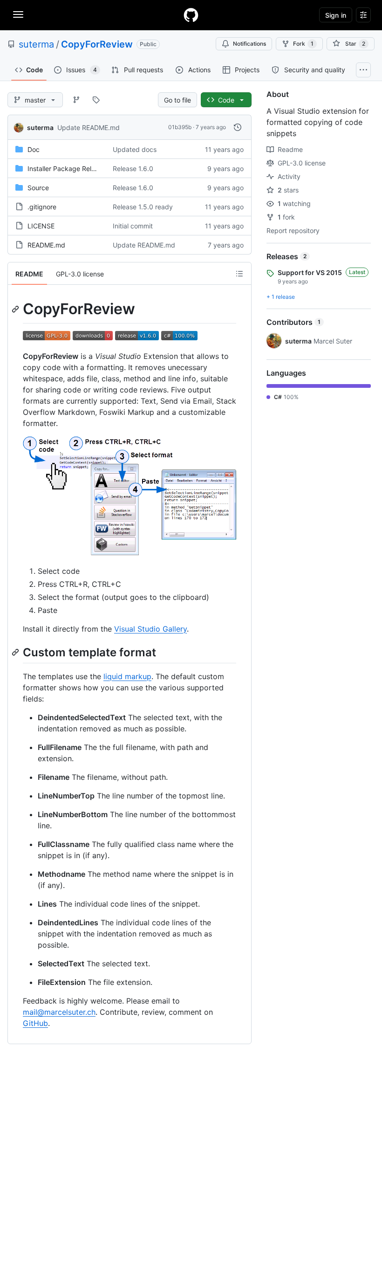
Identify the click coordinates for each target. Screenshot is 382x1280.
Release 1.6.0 (133, 168)
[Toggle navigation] (18, 14)
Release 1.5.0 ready (143, 207)
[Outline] (239, 273)
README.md (46, 245)
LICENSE (41, 226)
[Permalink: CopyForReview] (16, 309)
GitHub (35, 1023)
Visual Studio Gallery (150, 628)
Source (38, 188)
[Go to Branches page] (76, 99)
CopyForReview (97, 44)
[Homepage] (191, 14)
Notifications (249, 43)
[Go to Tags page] (96, 99)
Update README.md (88, 127)
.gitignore (41, 207)
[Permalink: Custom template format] (16, 652)
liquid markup (127, 676)
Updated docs (135, 149)
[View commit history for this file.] (238, 127)
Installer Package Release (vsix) (75, 168)
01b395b (179, 127)
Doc (33, 149)
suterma (36, 44)
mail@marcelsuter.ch (59, 1012)
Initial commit (133, 226)
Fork (303, 43)
